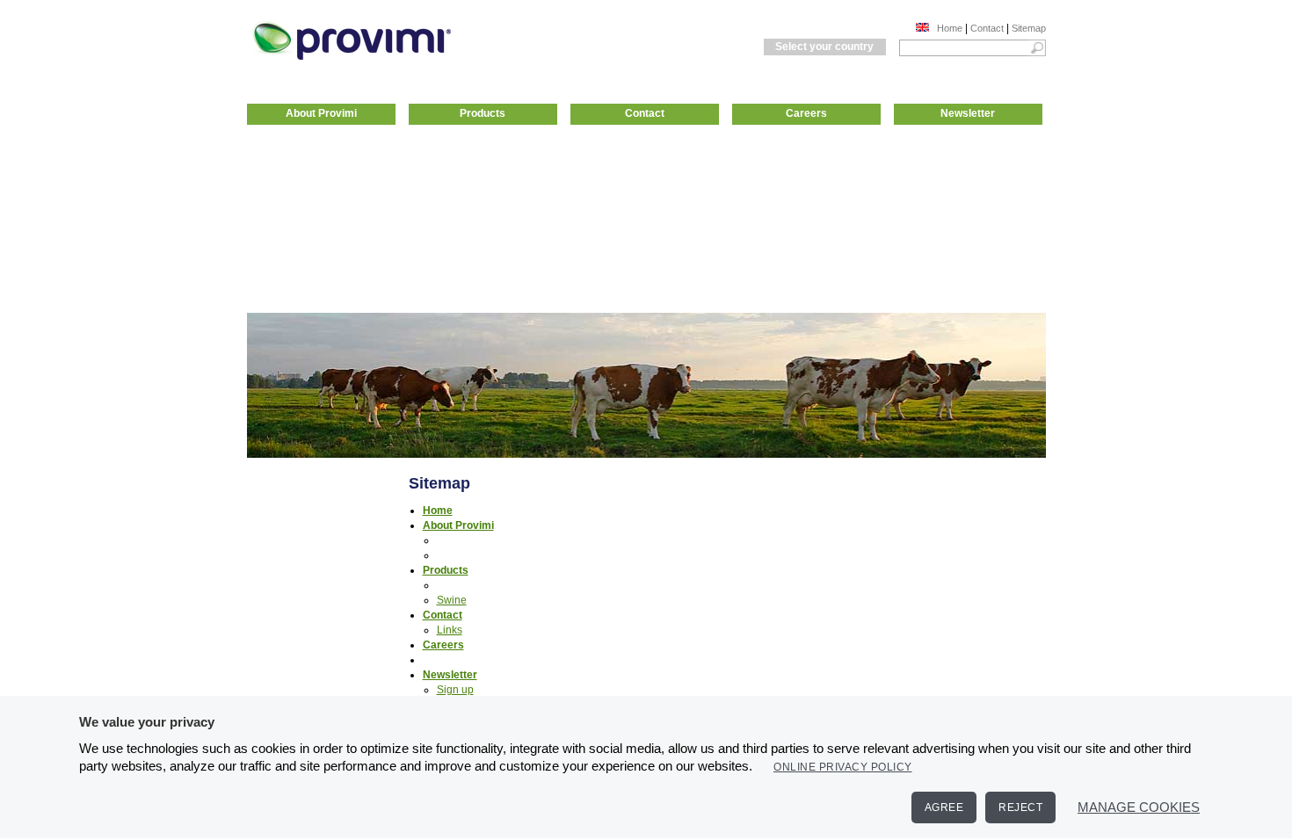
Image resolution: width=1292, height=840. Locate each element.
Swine (452, 600)
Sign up (455, 690)
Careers (806, 113)
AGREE (944, 807)
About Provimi (321, 113)
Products (482, 113)
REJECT (1020, 807)
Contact (987, 28)
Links (449, 630)
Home (949, 28)
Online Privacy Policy (842, 767)
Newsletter (967, 113)
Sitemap (1029, 28)
